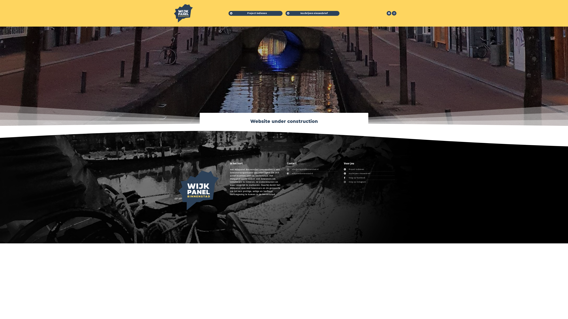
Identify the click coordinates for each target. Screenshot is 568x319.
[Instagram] (394, 13)
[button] (256, 13)
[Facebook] (389, 13)
